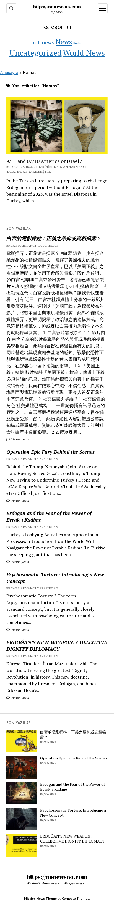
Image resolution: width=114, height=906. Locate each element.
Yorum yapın (19, 439)
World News (84, 52)
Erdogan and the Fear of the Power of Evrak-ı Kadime (49, 516)
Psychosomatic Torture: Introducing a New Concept (55, 577)
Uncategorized (35, 52)
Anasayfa (9, 72)
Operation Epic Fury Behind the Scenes (50, 451)
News (64, 41)
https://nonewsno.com (57, 7)
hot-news (43, 42)
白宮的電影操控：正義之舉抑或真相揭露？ (53, 238)
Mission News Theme (40, 898)
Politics (78, 43)
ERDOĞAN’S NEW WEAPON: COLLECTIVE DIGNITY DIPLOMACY (56, 645)
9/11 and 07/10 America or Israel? (44, 161)
